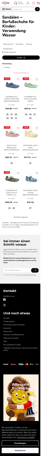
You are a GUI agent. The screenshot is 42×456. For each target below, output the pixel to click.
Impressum (7, 328)
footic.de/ (4, 305)
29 (7, 118)
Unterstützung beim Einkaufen (14, 325)
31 (16, 118)
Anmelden (35, 270)
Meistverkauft (8, 44)
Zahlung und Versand (10, 338)
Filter (19, 58)
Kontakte (6, 318)
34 (12, 163)
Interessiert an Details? (26, 437)
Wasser (7, 67)
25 (26, 114)
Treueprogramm (9, 321)
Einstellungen (20, 443)
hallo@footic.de (8, 296)
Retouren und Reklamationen (13, 335)
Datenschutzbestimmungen (26, 275)
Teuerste (29, 44)
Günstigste (19, 44)
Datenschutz (7, 331)
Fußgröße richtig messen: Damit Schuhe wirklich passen (20, 349)
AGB (5, 341)
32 (30, 163)
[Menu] (4, 9)
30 (12, 118)
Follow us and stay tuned (4, 299)
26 (7, 114)
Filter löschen (20, 73)
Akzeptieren (20, 450)
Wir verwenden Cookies (12, 345)
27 (12, 114)
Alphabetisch (8, 49)
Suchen (37, 9)
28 (16, 114)
